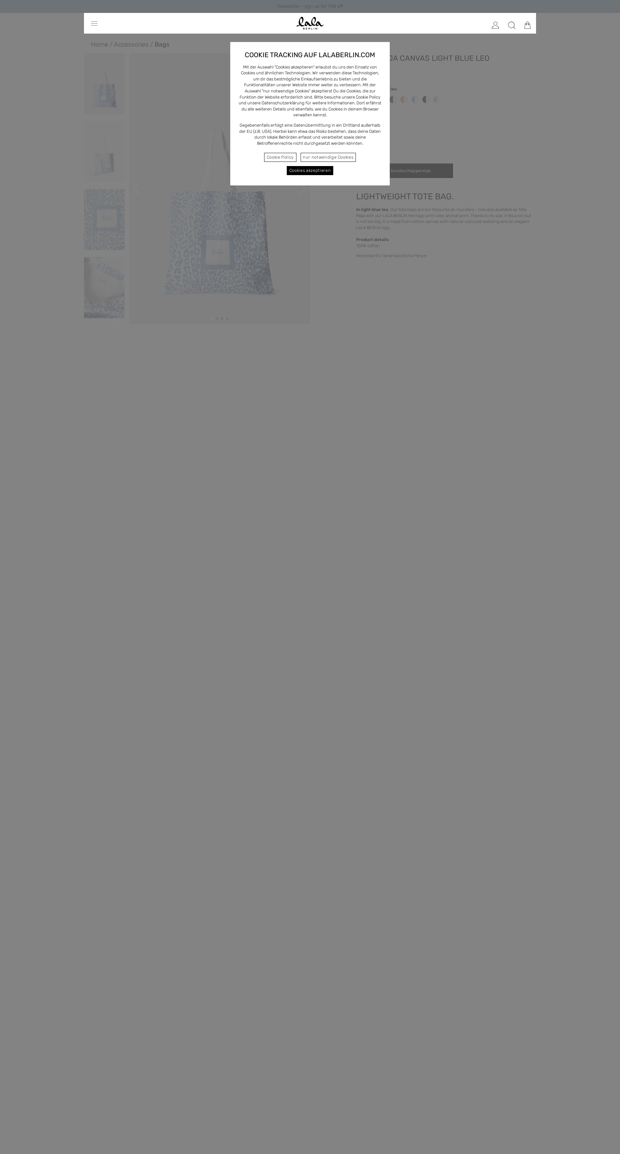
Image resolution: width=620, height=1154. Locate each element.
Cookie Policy (280, 157)
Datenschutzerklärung (283, 102)
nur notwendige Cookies (328, 157)
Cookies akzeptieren (310, 170)
